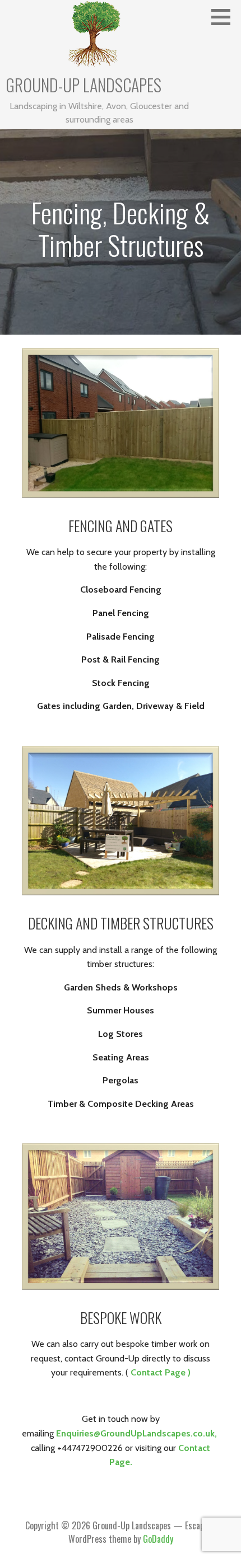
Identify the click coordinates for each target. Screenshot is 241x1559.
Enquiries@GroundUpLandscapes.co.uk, (137, 1433)
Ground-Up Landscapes (83, 84)
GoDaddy (158, 1539)
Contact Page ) (161, 1372)
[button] (224, 16)
